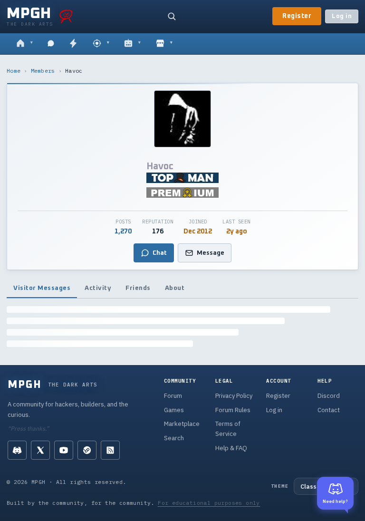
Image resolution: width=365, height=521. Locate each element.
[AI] (132, 43)
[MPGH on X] (40, 450)
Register (296, 16)
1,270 (123, 231)
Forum (173, 396)
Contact (328, 410)
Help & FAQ (231, 448)
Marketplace (182, 424)
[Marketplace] (164, 43)
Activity (98, 288)
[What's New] (73, 43)
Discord (328, 396)
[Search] (171, 16)
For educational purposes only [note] (209, 502)
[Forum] (24, 43)
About (175, 288)
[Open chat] (50, 43)
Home (13, 70)
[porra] (66, 16)
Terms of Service (227, 429)
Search (174, 438)
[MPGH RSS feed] (110, 450)
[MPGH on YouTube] (63, 450)
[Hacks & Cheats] (101, 43)
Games (174, 410)
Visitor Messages (41, 288)
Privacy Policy (233, 396)
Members (43, 70)
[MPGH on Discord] (17, 450)
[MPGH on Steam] (86, 450)
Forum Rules (232, 410)
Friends (138, 288)
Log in (342, 16)
